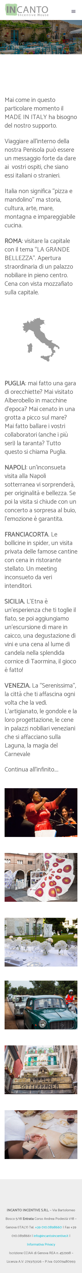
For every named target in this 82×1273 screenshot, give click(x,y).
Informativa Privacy (41, 1245)
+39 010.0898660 (48, 1227)
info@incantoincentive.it (51, 1236)
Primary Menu (73, 11)
